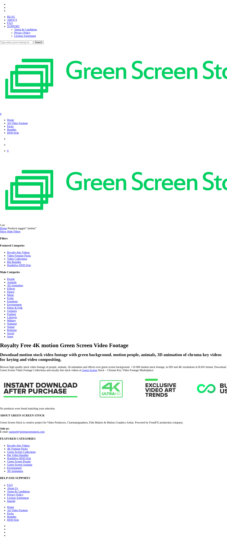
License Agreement (18, 497)
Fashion (11, 314)
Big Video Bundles (18, 455)
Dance (10, 291)
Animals (11, 282)
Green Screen (89, 370)
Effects (11, 288)
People (11, 279)
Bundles (11, 516)
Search (38, 42)
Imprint (11, 501)
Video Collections (17, 258)
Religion (12, 330)
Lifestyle (12, 317)
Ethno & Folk (15, 307)
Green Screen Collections (21, 451)
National (12, 323)
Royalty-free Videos (18, 252)
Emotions (12, 301)
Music (10, 295)
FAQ (10, 485)
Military (11, 320)
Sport (10, 336)
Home (3, 228)
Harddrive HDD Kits (19, 265)
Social (10, 333)
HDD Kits (13, 519)
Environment (14, 304)
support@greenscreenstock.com (27, 431)
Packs (10, 513)
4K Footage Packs (17, 448)
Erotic (10, 298)
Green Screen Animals (19, 464)
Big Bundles (14, 262)
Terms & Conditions (18, 491)
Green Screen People (19, 461)
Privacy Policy (15, 494)
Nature (11, 326)
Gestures (12, 310)
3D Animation (15, 285)
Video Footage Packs (19, 255)
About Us (12, 488)
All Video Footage (17, 510)
